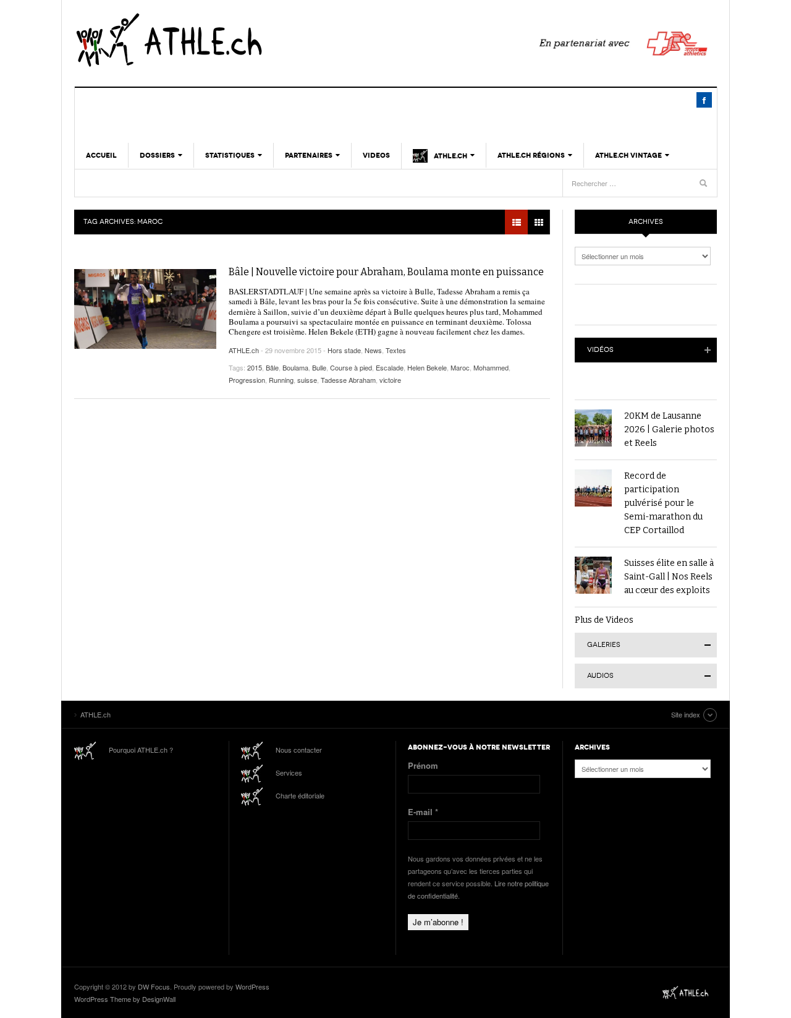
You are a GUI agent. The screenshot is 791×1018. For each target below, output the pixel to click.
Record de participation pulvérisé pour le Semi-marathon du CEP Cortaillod (663, 503)
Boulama (295, 367)
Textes (396, 350)
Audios (600, 676)
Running (281, 380)
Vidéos (600, 350)
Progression (247, 380)
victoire (390, 380)
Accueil (101, 155)
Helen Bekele (427, 367)
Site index (685, 714)
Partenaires (308, 155)
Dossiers (157, 155)
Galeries (603, 645)
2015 (254, 367)
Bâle (272, 367)
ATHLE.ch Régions (531, 155)
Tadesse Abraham (348, 380)
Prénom (423, 765)
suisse (307, 380)
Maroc (460, 367)
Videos (376, 155)
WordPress (252, 986)
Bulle (319, 367)
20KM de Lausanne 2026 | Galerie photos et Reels (669, 429)
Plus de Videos (604, 620)
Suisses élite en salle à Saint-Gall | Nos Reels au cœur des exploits (669, 577)
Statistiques (230, 155)
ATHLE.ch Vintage (628, 155)
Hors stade (344, 350)
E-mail (423, 812)
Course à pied (351, 367)
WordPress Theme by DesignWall (125, 999)
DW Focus (154, 986)
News (373, 350)
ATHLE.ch (231, 40)
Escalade (390, 367)
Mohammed (491, 367)
